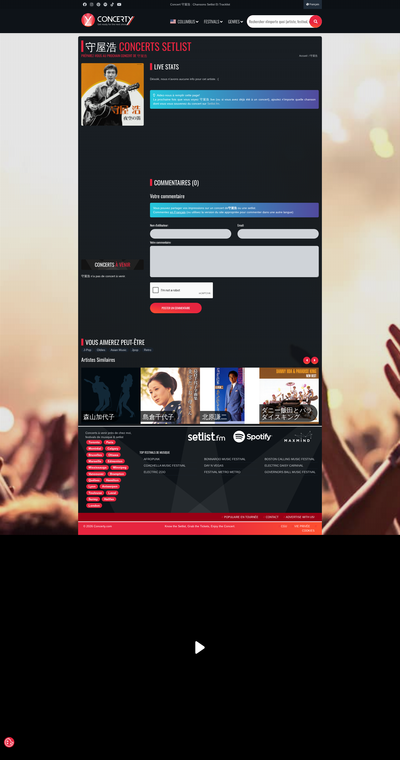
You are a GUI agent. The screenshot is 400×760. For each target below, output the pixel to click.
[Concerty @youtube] (119, 4)
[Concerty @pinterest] (98, 4)
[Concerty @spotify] (105, 4)
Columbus (186, 21)
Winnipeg (119, 467)
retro (147, 350)
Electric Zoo (154, 472)
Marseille (95, 461)
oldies (101, 350)
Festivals (212, 21)
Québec (94, 480)
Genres (234, 21)
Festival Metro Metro (222, 472)
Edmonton (115, 461)
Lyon (92, 486)
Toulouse (95, 493)
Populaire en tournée (241, 517)
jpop (135, 350)
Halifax (109, 499)
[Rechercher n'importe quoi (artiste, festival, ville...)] (315, 21)
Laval (112, 493)
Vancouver (96, 474)
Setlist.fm (213, 103)
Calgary (113, 448)
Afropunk (152, 459)
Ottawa (113, 455)
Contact (272, 517)
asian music (118, 350)
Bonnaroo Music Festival (225, 459)
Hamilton (112, 480)
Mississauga (97, 467)
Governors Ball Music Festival (290, 472)
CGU (284, 526)
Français (314, 4)
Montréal (95, 448)
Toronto (94, 442)
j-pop (87, 350)
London (94, 505)
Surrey (93, 499)
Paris (109, 442)
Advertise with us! (300, 517)
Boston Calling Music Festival (290, 459)
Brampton (117, 474)
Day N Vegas (213, 465)
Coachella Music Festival (165, 465)
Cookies (308, 530)
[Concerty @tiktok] (112, 4)
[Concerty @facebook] (85, 4)
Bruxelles (95, 455)
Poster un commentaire (176, 308)
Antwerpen (110, 486)
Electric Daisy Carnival (284, 465)
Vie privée (302, 526)
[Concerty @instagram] (92, 4)
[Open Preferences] (9, 742)
